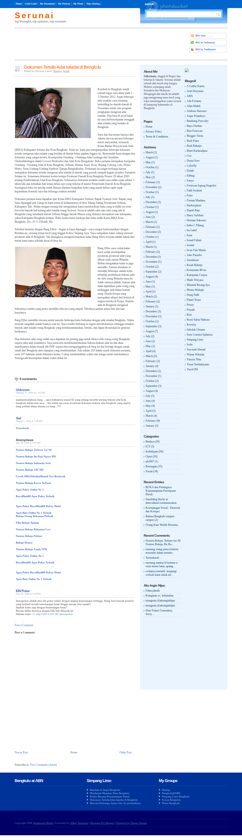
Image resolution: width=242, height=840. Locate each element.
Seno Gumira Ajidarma (199, 334)
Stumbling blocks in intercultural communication (161, 501)
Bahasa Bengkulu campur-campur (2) (160, 518)
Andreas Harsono (197, 111)
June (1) (150, 281)
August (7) (152, 331)
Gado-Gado (31, 3)
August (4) (152, 276)
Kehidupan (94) (154, 451)
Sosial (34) (152, 471)
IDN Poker (23, 591)
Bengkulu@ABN (171, 793)
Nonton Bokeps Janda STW (31, 549)
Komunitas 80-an (196, 270)
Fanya (190, 180)
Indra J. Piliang (195, 225)
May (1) (150, 162)
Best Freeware (195, 131)
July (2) (150, 336)
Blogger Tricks (195, 135)
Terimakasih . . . (154, 557)
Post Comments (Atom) (43, 764)
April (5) (151, 410)
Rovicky (191, 324)
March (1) (151, 152)
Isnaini (190, 245)
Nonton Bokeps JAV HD (29, 469)
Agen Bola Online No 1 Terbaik (34, 512)
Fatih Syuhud (194, 190)
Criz (189, 155)
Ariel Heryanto (195, 91)
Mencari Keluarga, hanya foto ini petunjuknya (115, 803)
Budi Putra (193, 140)
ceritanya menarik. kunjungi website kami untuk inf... (161, 573)
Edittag (190, 175)
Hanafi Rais (193, 210)
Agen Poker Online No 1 (30, 489)
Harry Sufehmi (195, 215)
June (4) (150, 400)
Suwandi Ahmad (196, 349)
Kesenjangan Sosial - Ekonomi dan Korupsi (163, 509)
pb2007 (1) (152, 461)
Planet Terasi (194, 299)
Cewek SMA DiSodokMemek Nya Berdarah (40, 476)
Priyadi (191, 309)
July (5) (150, 396)
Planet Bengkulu (171, 803)
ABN (190, 96)
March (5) (151, 356)
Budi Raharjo (194, 145)
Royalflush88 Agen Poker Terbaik (35, 496)
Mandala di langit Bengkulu (105, 789)
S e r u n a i (34, 15)
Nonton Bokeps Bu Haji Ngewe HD (36, 456)
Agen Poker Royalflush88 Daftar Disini (38, 506)
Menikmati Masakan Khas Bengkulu (110, 793)
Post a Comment (24, 625)
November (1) (153, 261)
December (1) (153, 202)
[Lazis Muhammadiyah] (187, 71)
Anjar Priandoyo (196, 116)
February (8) (153, 420)
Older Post (126, 752)
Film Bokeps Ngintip (27, 522)
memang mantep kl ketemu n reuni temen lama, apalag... (161, 564)
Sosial (66, 71)
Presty (190, 304)
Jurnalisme (193, 260)
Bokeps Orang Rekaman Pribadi (34, 516)
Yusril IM (192, 369)
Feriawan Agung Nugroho (201, 185)
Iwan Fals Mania (196, 250)
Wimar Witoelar (195, 354)
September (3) (153, 326)
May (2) (150, 177)
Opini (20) (151, 456)
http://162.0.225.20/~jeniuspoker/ (54, 614)
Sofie (190, 344)
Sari (18, 418)
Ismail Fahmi (194, 240)
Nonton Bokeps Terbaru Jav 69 (34, 449)
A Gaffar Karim (195, 86)
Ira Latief (192, 230)
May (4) (150, 405)
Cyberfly (192, 165)
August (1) (152, 157)
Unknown (23, 390)
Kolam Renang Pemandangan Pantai (110, 796)
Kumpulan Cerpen (197, 275)
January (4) (152, 366)
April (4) (151, 351)
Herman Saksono (196, 220)
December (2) (153, 232)
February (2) (153, 251)
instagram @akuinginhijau (160, 600)
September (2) (153, 271)
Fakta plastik (153, 590)
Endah (190, 170)
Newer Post (21, 752)
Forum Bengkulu (171, 799)
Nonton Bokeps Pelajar (29, 536)
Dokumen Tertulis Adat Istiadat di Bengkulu (62, 67)
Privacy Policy (154, 131)
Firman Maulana (196, 200)
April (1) (151, 241)
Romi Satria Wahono (198, 319)
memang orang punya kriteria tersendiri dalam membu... (162, 551)
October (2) (152, 266)
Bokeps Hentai (24, 542)
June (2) (150, 217)
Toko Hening (93, 3)
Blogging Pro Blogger (102, 823)
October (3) (152, 381)
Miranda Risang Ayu (198, 285)
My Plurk (78, 3)
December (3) (153, 311)
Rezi (189, 314)
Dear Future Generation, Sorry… (159, 612)
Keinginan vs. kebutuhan (159, 595)
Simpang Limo (195, 339)
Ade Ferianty (194, 101)
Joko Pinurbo (194, 255)
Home (19, 3)
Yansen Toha (194, 359)
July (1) (150, 172)
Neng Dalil (193, 294)
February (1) (153, 182)
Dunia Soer (193, 160)
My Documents (47, 3)
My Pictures (64, 3)
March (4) (151, 415)
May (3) (150, 346)
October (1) (152, 167)
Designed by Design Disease (131, 823)
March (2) (151, 296)
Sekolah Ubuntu (196, 329)
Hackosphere (194, 205)
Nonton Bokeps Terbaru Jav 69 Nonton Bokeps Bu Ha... (163, 542)
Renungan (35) (154, 466)
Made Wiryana (195, 280)
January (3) (152, 425)
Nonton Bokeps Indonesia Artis (33, 463)
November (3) (153, 316)
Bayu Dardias (194, 126)
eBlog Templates (79, 823)
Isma (189, 235)
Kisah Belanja (194, 265)
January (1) (152, 306)
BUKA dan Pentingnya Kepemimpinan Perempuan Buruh (161, 491)
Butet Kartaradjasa (197, 150)
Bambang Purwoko (197, 121)
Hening (166, 789)
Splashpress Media (43, 823)
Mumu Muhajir (195, 290)
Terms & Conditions (157, 136)
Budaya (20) (153, 441)
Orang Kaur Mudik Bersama (162, 524)
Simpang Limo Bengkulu (176, 796)
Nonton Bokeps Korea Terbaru (33, 483)
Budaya (57, 71)
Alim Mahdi (193, 106)
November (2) (153, 187)
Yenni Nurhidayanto (198, 364)
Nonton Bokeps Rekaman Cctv (33, 529)
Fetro (190, 195)
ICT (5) (150, 446)
